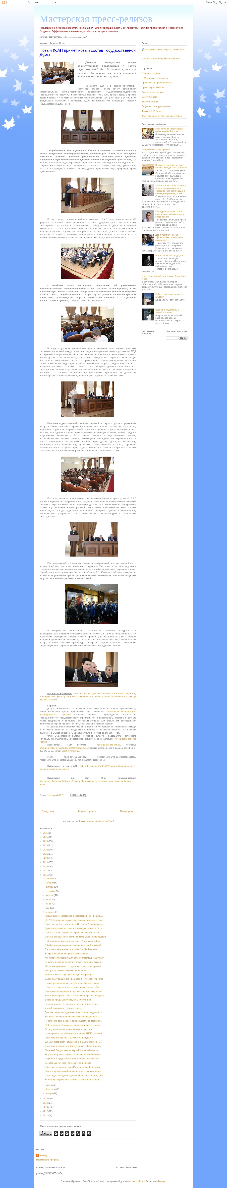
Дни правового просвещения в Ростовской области (66, 696)
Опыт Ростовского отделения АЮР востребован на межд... (75, 924)
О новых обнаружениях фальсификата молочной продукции (75, 937)
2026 (45, 833)
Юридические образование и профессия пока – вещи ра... (74, 916)
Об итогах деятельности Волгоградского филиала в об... (74, 1046)
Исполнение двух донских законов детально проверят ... (73, 1021)
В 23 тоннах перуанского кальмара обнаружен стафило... (74, 941)
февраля (50, 1089)
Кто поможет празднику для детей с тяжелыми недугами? (74, 958)
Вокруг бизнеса (149, 97)
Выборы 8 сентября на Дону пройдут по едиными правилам (171, 166)
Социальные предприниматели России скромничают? (72, 1058)
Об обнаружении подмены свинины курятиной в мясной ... (74, 945)
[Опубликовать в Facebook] (80, 795)
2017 (45, 870)
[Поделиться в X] (77, 795)
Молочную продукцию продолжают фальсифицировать (73, 966)
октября (50, 887)
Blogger (161, 1181)
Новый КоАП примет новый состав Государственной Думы (74, 995)
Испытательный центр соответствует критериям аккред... (74, 962)
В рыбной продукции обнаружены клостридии (68, 1000)
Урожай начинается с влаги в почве (63, 1008)
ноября (49, 882)
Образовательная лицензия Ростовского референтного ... (74, 1067)
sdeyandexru (70, 751)
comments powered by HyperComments (161, 58)
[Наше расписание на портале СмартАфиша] (163, 49)
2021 (45, 854)
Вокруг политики (150, 101)
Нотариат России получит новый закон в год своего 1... (73, 1016)
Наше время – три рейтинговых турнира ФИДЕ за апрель (73, 1033)
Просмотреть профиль (47, 1159)
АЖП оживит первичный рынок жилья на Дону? (69, 1037)
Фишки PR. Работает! (152, 111)
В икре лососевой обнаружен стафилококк (66, 953)
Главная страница (87, 811)
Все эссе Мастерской (153, 92)
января (49, 1093)
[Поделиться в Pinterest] (84, 795)
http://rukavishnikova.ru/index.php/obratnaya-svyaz (64, 748)
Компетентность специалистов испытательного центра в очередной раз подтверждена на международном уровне (170, 189)
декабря (50, 878)
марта (49, 1085)
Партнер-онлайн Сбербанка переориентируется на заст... (73, 932)
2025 (45, 837)
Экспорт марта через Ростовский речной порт (68, 1063)
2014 (45, 1103)
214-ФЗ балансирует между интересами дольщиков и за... (74, 920)
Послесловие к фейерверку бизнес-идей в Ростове (169, 130)
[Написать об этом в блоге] (74, 795)
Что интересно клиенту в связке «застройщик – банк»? (72, 983)
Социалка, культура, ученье (156, 106)
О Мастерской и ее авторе (155, 78)
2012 (45, 1111)
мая (48, 908)
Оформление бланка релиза (156, 149)
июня (49, 904)
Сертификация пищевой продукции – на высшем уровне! (73, 991)
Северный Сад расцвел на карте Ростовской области (71, 1050)
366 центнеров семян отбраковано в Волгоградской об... (73, 1042)
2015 (45, 1098)
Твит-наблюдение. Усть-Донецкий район (162, 116)
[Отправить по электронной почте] (71, 795)
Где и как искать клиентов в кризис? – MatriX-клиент (71, 949)
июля (49, 899)
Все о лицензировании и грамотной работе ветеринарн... (73, 1079)
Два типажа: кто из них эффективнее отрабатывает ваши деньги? (169, 237)
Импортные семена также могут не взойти (66, 970)
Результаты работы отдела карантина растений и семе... (73, 1054)
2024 (45, 841)
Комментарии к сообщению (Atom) (96, 821)
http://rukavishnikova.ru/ (108, 745)
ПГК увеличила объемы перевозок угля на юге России (72, 1025)
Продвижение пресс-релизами (157, 82)
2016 (45, 875)
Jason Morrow (138, 1181)
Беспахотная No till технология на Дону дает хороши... (72, 1004)
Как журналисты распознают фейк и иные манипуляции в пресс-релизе (169, 214)
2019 (45, 862)
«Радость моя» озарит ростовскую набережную (69, 974)
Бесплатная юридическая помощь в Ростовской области (104, 693)
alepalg (43, 1155)
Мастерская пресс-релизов (96, 18)
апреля (50, 912)
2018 (45, 866)
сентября (51, 891)
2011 (45, 1115)
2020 (45, 858)
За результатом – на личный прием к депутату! (69, 1029)
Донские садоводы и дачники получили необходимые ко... (74, 1012)
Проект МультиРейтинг (153, 87)
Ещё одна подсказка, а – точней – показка (167, 311)
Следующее (48, 811)
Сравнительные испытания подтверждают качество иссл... (75, 928)
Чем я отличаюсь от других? (169, 255)
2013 (45, 1107)
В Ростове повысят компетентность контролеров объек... (74, 987)
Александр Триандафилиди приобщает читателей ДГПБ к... (75, 1075)
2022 (45, 849)
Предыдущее (126, 811)
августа (50, 895)
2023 (45, 845)
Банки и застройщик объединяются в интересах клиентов (74, 979)
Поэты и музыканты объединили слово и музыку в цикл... (74, 1071)
